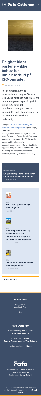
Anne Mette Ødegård (20, 333)
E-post (29, 346)
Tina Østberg (31, 341)
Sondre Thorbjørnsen (13, 341)
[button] (38, 4)
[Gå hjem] (18, 4)
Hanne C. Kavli (26, 375)
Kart (20, 312)
